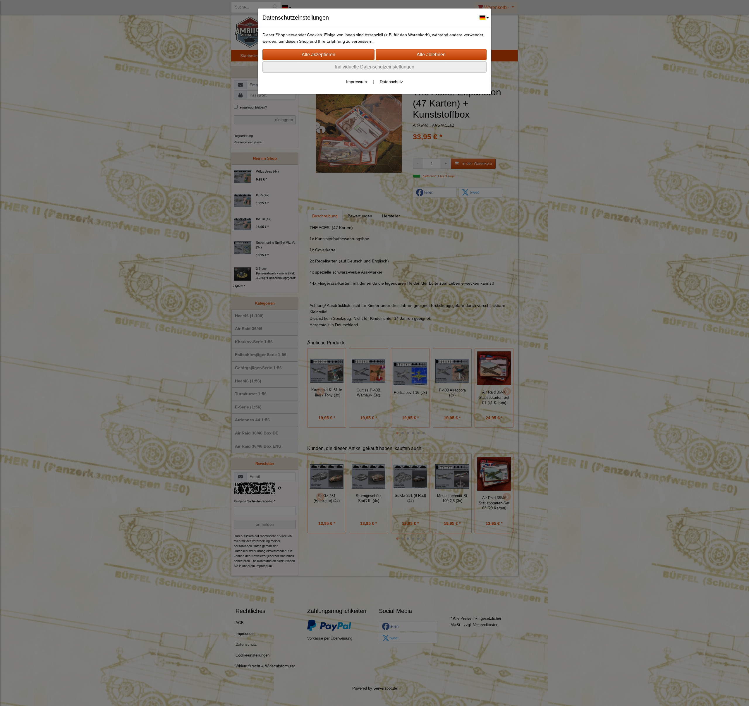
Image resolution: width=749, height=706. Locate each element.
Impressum (356, 81)
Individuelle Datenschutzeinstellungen (374, 66)
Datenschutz (391, 81)
